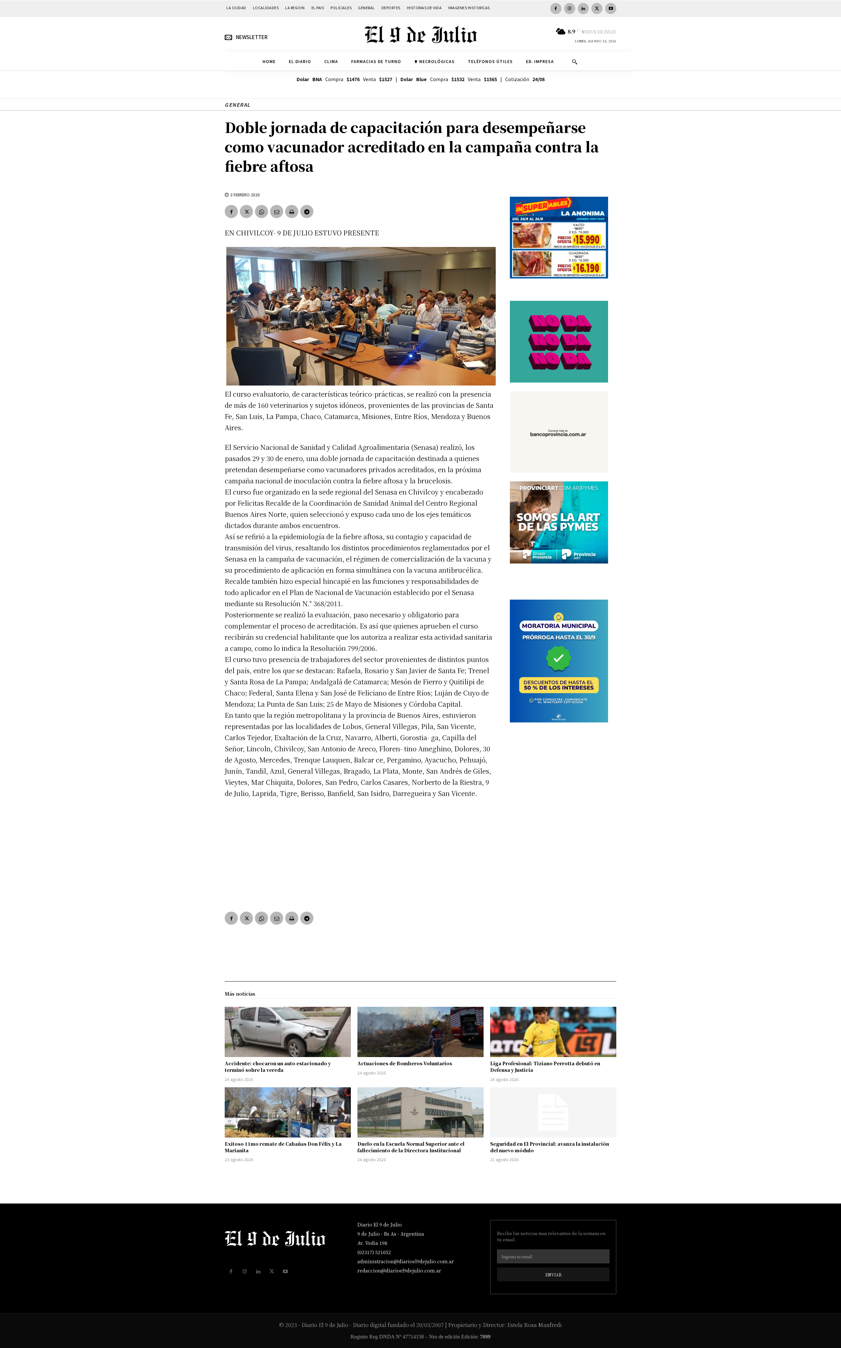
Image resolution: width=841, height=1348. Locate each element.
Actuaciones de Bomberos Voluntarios (404, 1063)
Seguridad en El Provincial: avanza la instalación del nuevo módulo (549, 1147)
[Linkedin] (583, 8)
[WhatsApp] (261, 211)
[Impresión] (291, 211)
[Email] (276, 211)
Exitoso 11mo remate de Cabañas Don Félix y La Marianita (283, 1147)
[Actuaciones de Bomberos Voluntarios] (420, 1032)
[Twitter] (596, 8)
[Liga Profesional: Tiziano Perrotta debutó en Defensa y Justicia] (553, 1032)
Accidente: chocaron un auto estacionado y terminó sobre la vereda (278, 1066)
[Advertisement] (359, 853)
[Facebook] (555, 8)
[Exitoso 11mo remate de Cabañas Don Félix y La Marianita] (288, 1112)
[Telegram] (306, 211)
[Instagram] (569, 8)
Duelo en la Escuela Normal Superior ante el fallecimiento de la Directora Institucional (411, 1147)
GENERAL (237, 104)
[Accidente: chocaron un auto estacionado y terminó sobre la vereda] (288, 1032)
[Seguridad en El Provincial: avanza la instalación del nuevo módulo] (553, 1112)
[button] (574, 62)
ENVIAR (553, 1274)
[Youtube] (610, 8)
